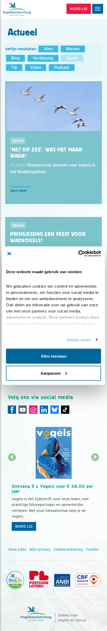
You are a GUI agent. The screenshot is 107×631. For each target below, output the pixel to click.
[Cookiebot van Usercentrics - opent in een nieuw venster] (78, 253)
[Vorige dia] (12, 496)
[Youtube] (22, 409)
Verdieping (43, 58)
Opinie (72, 58)
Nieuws (73, 48)
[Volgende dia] (95, 496)
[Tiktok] (65, 409)
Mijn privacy (40, 549)
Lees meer (18, 190)
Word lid (24, 526)
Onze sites (17, 549)
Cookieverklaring (68, 549)
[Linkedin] (44, 409)
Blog (15, 58)
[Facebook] (12, 409)
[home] (26, 9)
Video (35, 67)
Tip (14, 67)
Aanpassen (51, 373)
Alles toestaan (53, 356)
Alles (48, 48)
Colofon (92, 549)
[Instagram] (33, 409)
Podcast (61, 67)
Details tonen (79, 339)
